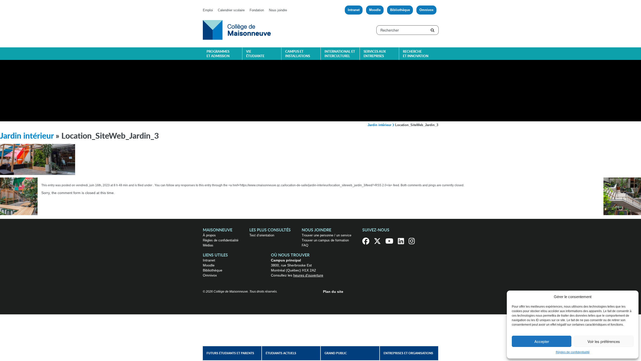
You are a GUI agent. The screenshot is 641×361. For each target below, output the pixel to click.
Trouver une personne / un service (326, 235)
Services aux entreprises (375, 54)
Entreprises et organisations (408, 353)
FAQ (305, 245)
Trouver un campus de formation (325, 240)
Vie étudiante (255, 54)
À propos (209, 235)
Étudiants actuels (281, 353)
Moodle (375, 10)
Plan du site (333, 292)
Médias (208, 245)
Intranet (354, 10)
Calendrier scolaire (231, 10)
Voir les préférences (603, 341)
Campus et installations (297, 54)
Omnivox (426, 10)
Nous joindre (278, 10)
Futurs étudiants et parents (230, 353)
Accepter (541, 341)
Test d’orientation (261, 235)
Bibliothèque (400, 10)
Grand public (336, 353)
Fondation (257, 10)
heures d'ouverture (308, 275)
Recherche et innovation (415, 54)
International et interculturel (340, 54)
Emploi (208, 10)
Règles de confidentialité (573, 352)
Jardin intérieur (379, 125)
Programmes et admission (218, 54)
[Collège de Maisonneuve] (237, 30)
